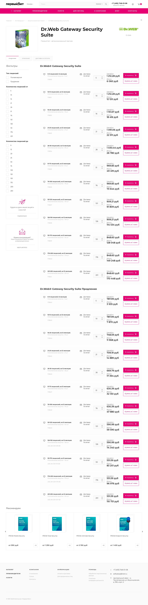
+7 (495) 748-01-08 (119, 3)
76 (11, 115)
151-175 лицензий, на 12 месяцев (59, 235)
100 (11, 170)
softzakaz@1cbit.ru (120, 574)
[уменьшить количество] (102, 79)
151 (11, 128)
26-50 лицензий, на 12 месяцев (59, 146)
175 (11, 182)
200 (11, 187)
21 (11, 103)
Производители (13, 573)
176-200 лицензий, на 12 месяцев (60, 253)
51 (11, 111)
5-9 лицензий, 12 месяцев (57, 74)
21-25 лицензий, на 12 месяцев (59, 128)
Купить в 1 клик (131, 81)
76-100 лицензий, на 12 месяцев (59, 181)
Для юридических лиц (65, 576)
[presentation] (6, 532)
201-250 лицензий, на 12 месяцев (60, 271)
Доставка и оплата (43, 58)
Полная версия (16, 77)
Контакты (32, 579)
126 (11, 124)
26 (11, 107)
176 (11, 132)
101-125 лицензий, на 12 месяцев (59, 199)
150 (11, 178)
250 (11, 191)
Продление (14, 82)
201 (11, 136)
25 (11, 158)
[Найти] (105, 4)
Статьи (31, 576)
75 (11, 166)
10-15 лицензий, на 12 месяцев (59, 92)
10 (11, 95)
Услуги (9, 577)
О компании (33, 573)
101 (11, 120)
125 (11, 174)
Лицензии (12, 58)
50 (11, 162)
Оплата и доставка (63, 573)
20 (11, 154)
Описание (26, 58)
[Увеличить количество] (102, 76)
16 (11, 99)
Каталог (9, 569)
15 (11, 149)
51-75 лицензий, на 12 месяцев (59, 164)
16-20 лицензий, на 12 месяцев (59, 110)
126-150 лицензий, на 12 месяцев (60, 217)
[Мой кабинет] (133, 4)
